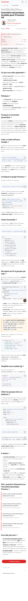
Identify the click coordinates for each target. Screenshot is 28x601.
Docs (2, 8)
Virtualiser (7, 8)
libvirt (4, 542)
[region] (14, 159)
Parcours (4, 34)
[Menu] (26, 2)
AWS (18, 540)
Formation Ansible (7, 550)
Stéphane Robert (11, 20)
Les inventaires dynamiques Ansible (12, 538)
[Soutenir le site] (24, 300)
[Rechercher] (22, 2)
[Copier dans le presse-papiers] (25, 157)
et (9, 544)
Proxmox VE (4, 50)
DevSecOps (5, 2)
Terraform (14, 101)
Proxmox (17, 8)
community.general (8, 105)
